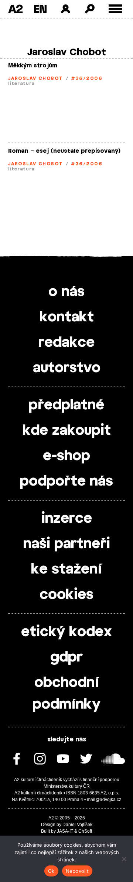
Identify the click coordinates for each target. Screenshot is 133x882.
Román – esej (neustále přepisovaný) (64, 151)
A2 (15, 9)
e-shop (66, 456)
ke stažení (66, 569)
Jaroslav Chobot (35, 78)
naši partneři (66, 544)
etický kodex (66, 632)
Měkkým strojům (32, 65)
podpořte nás (66, 481)
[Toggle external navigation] (115, 9)
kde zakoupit (67, 431)
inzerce (66, 519)
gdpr (66, 657)
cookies (66, 595)
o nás (66, 292)
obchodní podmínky (66, 693)
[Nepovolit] (123, 858)
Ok (51, 871)
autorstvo (66, 368)
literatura (21, 83)
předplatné (66, 405)
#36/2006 (87, 78)
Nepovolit (77, 871)
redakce (66, 343)
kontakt (67, 317)
